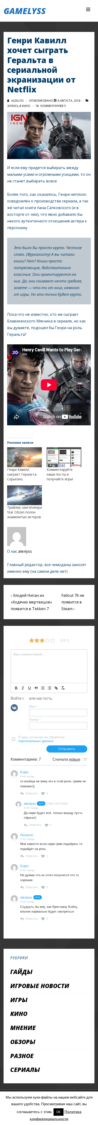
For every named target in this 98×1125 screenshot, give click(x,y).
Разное (22, 1056)
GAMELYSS (25, 10)
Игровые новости (39, 986)
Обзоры (22, 1042)
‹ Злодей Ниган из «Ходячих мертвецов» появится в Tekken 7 (31, 602)
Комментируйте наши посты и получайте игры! (60, 474)
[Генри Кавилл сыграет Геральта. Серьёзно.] (24, 457)
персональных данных (36, 741)
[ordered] (42, 688)
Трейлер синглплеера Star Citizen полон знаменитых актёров (24, 512)
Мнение (23, 1028)
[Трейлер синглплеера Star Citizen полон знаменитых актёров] (24, 495)
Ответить (31, 793)
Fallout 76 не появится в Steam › (72, 602)
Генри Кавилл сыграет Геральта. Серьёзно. (22, 474)
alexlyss (25, 551)
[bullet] (49, 688)
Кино (26, 106)
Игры (19, 1000)
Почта (34, 719)
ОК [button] (58, 1112)
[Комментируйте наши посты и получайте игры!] (64, 457)
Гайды (21, 972)
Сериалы (25, 1069)
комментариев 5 (53, 106)
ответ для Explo (57, 803)
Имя (33, 706)
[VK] (14, 707)
